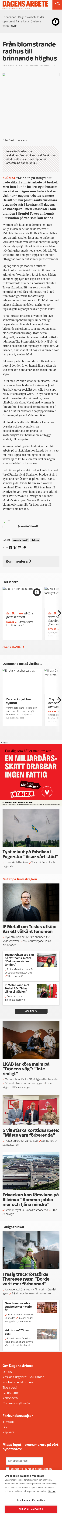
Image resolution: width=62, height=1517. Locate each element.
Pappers (8, 1432)
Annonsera (10, 1398)
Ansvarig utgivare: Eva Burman (23, 1377)
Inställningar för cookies (31, 1500)
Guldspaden (11, 1393)
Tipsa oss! (10, 1387)
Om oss (8, 1372)
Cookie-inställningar (16, 1403)
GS (5, 1427)
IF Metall (8, 1422)
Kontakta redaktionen (18, 1382)
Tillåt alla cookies (31, 1509)
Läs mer (51, 1491)
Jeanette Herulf (28, 526)
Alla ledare (12, 647)
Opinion (35, 540)
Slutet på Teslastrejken (20, 879)
